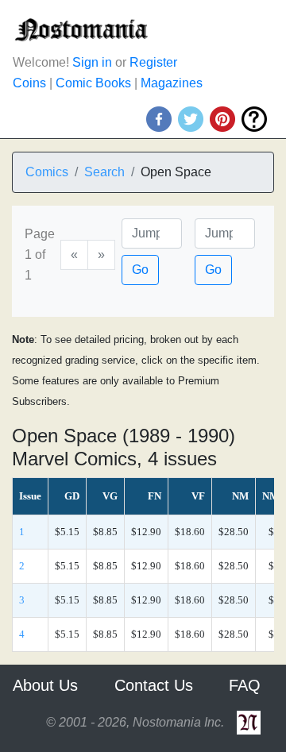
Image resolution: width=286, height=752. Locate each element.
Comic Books (93, 83)
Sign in (92, 62)
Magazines (172, 83)
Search (104, 172)
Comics (46, 172)
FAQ (245, 685)
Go (140, 269)
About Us (45, 685)
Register (153, 62)
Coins (29, 83)
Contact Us (153, 685)
